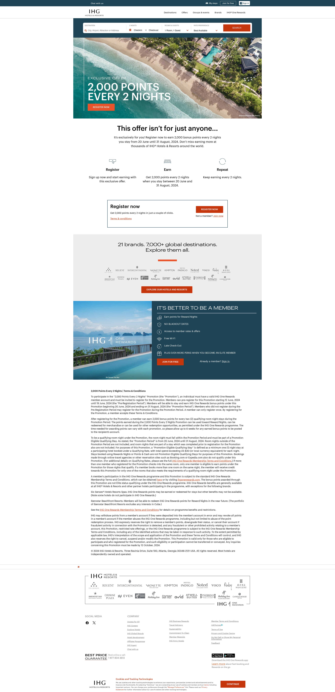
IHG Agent (131, 645)
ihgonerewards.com (189, 480)
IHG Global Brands (135, 633)
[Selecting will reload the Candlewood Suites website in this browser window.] (240, 596)
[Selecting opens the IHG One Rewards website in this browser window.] (230, 604)
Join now (218, 216)
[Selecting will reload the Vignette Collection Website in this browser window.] (153, 584)
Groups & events (201, 12)
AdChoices (216, 625)
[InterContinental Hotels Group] (94, 12)
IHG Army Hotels (176, 640)
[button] (244, 3)
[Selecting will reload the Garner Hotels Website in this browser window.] (167, 596)
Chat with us (132, 649)
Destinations (170, 12)
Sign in (226, 361)
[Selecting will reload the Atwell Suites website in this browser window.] (192, 596)
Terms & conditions (121, 218)
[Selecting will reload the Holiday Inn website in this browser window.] (154, 596)
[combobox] (106, 30)
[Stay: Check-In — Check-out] (144, 30)
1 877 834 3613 (116, 657)
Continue (233, 684)
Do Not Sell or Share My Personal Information (226, 638)
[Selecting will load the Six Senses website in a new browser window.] (94, 584)
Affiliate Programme (136, 641)
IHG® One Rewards (236, 12)
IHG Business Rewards (179, 621)
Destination (90, 25)
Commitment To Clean (179, 633)
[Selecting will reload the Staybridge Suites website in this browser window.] (208, 596)
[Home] (78, 567)
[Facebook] (88, 622)
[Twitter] (94, 622)
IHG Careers (132, 625)
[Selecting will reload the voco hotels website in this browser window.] (216, 584)
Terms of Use (217, 629)
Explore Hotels (133, 629)
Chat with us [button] (97, 3)
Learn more (218, 663)
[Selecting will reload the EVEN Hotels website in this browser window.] (125, 596)
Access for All (133, 621)
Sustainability (175, 629)
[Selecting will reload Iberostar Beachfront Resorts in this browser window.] (95, 596)
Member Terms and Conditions (225, 621)
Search (236, 28)
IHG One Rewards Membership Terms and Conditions (201, 461)
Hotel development (135, 637)
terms (206, 684)
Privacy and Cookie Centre (223, 633)
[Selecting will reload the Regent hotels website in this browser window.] (108, 584)
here (159, 480)
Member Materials (177, 637)
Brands (218, 12)
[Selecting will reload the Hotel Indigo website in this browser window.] (187, 584)
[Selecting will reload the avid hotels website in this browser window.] (179, 596)
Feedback (215, 643)
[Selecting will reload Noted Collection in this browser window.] (202, 584)
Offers (185, 12)
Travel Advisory (176, 625)
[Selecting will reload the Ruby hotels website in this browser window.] (228, 584)
